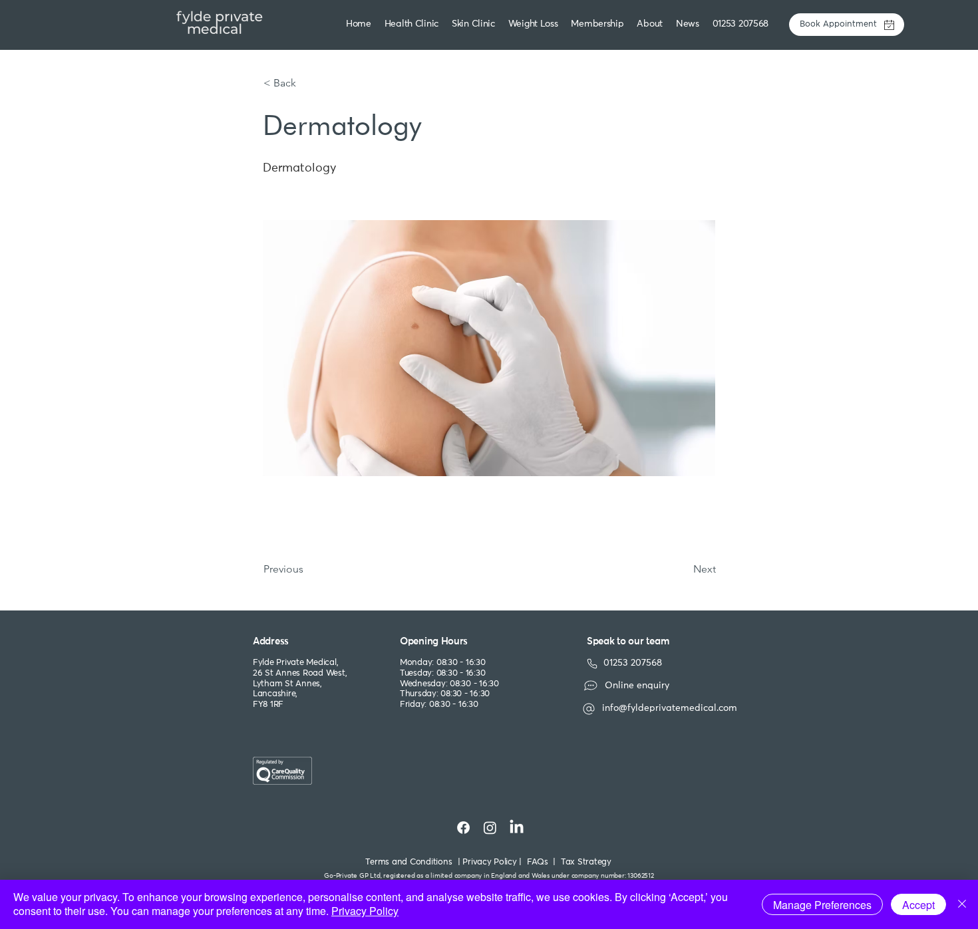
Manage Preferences (822, 904)
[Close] (962, 904)
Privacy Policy (365, 910)
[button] (475, 24)
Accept (918, 904)
